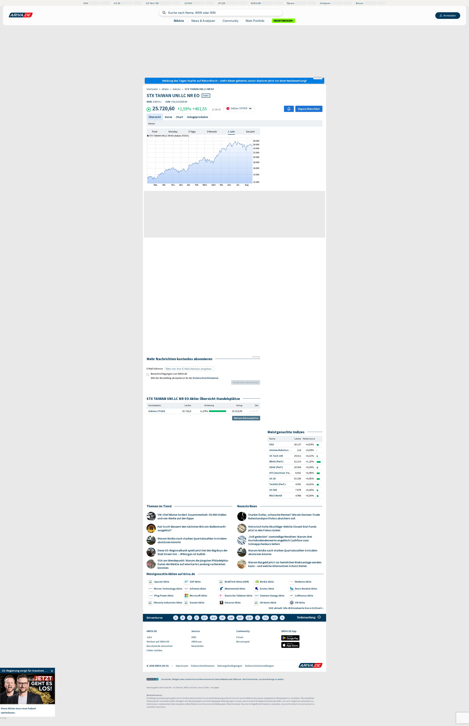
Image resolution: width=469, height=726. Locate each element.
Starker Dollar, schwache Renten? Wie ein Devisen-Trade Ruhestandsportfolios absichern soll (284, 516)
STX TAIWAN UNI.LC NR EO (199, 89)
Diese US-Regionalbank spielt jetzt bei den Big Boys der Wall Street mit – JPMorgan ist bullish (193, 552)
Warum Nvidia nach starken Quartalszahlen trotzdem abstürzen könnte (192, 540)
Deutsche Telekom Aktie (238, 595)
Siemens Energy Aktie (272, 595)
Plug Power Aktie (163, 595)
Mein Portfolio (255, 21)
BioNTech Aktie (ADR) (237, 581)
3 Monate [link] (212, 131)
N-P (240, 617)
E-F (204, 617)
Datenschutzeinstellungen (259, 665)
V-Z (274, 617)
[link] (27, 670)
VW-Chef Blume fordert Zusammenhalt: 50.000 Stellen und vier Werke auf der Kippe (192, 516)
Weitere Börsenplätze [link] (246, 418)
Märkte (179, 21)
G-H (213, 617)
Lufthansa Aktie (304, 595)
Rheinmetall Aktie (235, 588)
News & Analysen (203, 21)
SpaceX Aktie (161, 581)
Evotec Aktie (267, 588)
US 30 (272, 478)
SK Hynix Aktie (268, 602)
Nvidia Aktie (267, 581)
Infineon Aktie (198, 588)
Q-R (249, 617)
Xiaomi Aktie (197, 602)
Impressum (182, 665)
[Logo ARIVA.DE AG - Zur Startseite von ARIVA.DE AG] (152, 679)
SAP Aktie (195, 581)
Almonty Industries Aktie (168, 602)
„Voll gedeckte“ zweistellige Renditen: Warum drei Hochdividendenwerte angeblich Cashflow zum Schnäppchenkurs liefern (280, 540)
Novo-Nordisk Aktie (306, 588)
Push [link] (154, 131)
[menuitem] (167, 637)
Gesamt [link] (250, 131)
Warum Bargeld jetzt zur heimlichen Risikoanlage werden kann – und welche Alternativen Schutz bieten (284, 564)
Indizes (177, 89)
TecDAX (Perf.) (277, 484)
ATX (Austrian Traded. (281, 472)
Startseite (152, 89)
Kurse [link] (168, 117)
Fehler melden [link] (154, 650)
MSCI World (275, 495)
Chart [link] (179, 117)
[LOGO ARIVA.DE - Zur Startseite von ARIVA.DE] (21, 15)
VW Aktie (300, 602)
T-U (265, 617)
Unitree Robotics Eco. (281, 450)
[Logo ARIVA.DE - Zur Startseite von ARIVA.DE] (310, 666)
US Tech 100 (276, 455)
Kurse (151, 123)
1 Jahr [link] (231, 131)
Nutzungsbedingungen (229, 665)
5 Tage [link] (192, 131)
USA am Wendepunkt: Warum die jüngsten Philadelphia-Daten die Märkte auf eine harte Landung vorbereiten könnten (193, 564)
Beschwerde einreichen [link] (160, 646)
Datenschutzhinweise (205, 378)
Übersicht (155, 117)
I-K (222, 617)
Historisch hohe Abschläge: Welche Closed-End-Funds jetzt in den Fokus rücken (282, 528)
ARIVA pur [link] (196, 641)
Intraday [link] (173, 131)
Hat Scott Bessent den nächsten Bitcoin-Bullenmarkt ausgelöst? (192, 528)
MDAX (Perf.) (276, 461)
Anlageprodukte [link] (197, 117)
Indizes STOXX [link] (156, 411)
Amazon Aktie (233, 602)
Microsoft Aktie (198, 595)
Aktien (165, 89)
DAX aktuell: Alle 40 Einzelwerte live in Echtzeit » (296, 608)
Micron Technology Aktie (168, 588)
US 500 (273, 490)
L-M (231, 617)
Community (231, 21)
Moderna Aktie (303, 581)
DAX (271, 444)
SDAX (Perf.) (276, 467)
